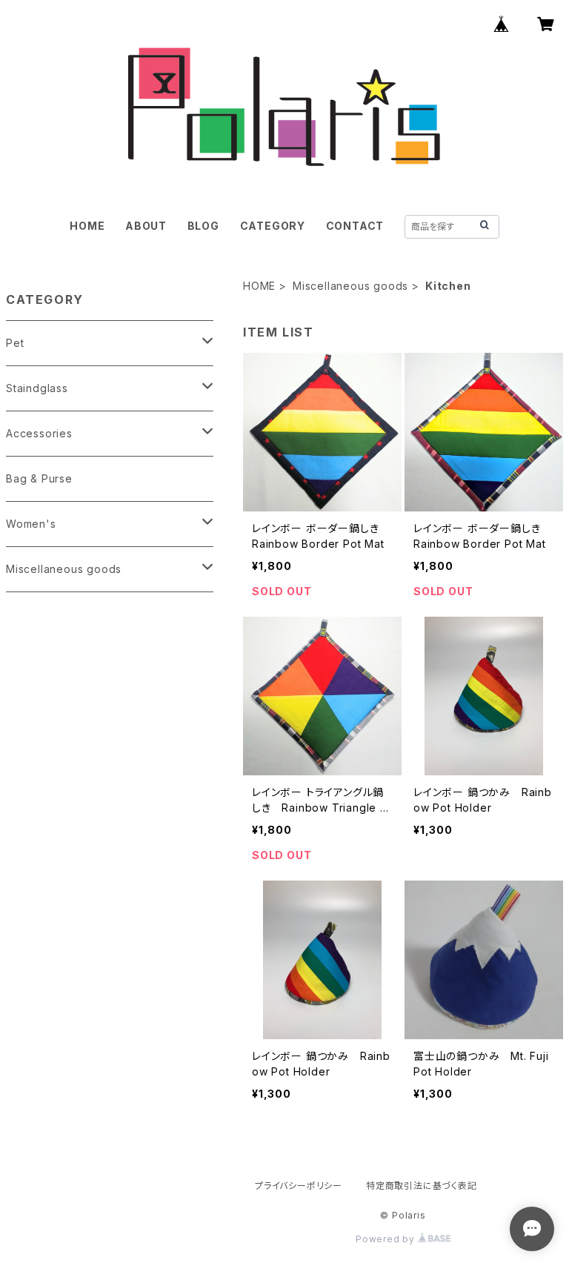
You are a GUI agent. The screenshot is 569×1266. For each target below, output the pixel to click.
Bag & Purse (39, 478)
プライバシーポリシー (298, 1185)
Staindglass (37, 388)
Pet (15, 343)
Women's (31, 523)
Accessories (39, 433)
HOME (87, 225)
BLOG (203, 225)
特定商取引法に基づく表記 (421, 1185)
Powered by (387, 1239)
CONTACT (355, 225)
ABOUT (146, 225)
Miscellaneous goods (350, 285)
